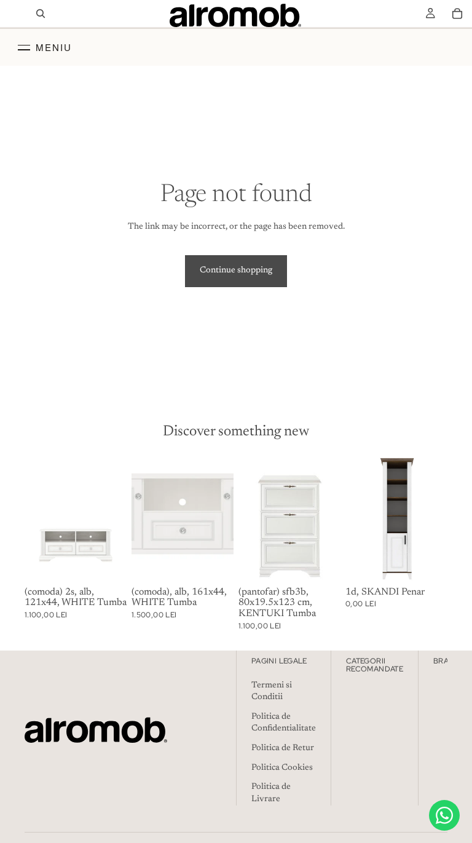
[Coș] (457, 13)
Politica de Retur (282, 748)
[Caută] (40, 13)
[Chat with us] (444, 815)
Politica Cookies (282, 768)
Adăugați (118, 562)
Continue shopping (236, 270)
